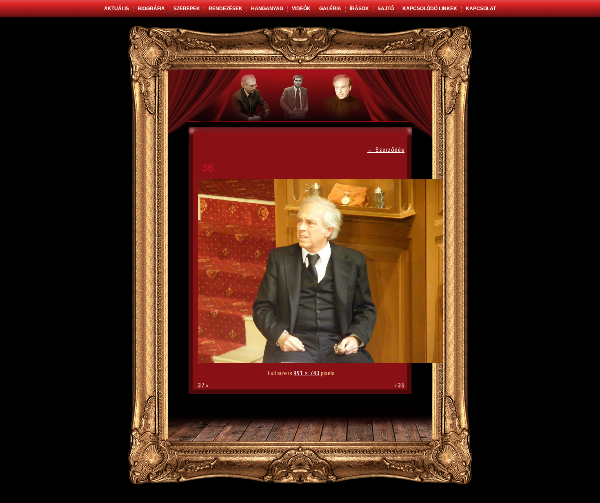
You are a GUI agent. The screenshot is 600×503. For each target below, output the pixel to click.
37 (201, 385)
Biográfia (151, 8)
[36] (322, 361)
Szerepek (186, 8)
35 (401, 385)
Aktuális (116, 8)
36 (207, 168)
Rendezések (225, 8)
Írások (359, 8)
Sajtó (386, 8)
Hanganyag (267, 8)
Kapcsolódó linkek (429, 8)
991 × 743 (306, 373)
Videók (301, 8)
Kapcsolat (481, 8)
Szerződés (385, 150)
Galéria (330, 8)
